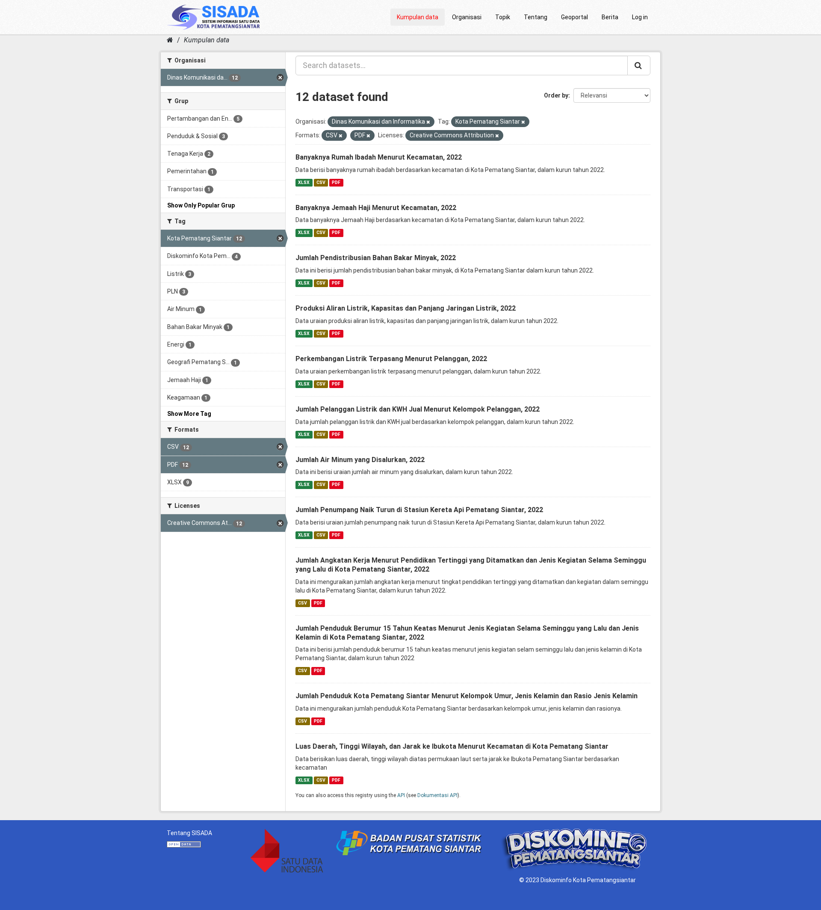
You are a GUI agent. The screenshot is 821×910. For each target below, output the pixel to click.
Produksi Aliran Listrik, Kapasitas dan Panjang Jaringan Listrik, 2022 (405, 308)
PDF (336, 182)
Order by (556, 95)
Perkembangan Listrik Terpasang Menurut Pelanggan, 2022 (391, 359)
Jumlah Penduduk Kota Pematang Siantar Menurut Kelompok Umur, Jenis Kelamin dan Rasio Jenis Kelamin (466, 696)
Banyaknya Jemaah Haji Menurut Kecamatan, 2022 (375, 208)
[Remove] (428, 122)
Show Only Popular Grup (201, 205)
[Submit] (638, 65)
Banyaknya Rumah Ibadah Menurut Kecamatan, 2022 (378, 157)
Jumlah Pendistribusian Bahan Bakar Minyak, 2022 (375, 258)
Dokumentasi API (437, 795)
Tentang (535, 17)
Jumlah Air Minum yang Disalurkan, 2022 (360, 460)
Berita (610, 17)
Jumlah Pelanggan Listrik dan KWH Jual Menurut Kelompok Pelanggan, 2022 (417, 409)
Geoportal (574, 17)
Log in (640, 17)
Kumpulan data (417, 17)
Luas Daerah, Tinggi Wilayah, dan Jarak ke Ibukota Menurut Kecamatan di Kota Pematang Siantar (451, 746)
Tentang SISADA (189, 833)
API (401, 795)
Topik (502, 17)
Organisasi (466, 17)
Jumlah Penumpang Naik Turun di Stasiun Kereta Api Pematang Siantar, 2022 (419, 510)
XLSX (304, 182)
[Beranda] (170, 40)
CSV (320, 182)
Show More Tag (189, 413)
